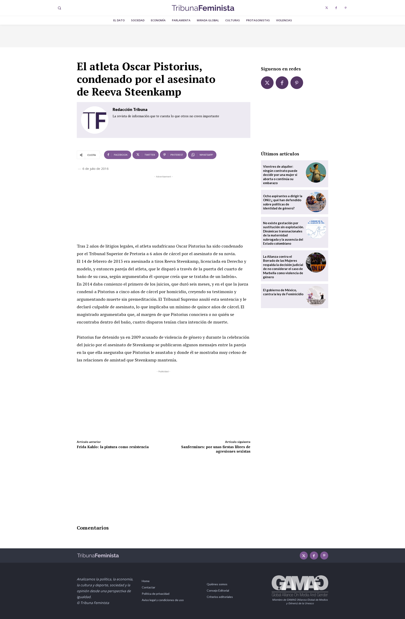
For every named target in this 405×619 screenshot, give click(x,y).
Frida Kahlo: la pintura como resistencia (113, 446)
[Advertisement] (163, 208)
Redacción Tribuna (130, 109)
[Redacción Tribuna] (94, 120)
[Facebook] (336, 8)
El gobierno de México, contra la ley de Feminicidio (283, 292)
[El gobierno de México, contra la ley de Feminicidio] (316, 296)
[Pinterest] (345, 8)
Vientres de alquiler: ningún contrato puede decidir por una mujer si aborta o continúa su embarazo (280, 175)
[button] (59, 8)
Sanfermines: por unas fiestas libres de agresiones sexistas (215, 448)
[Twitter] (326, 8)
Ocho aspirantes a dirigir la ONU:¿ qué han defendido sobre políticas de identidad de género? (282, 202)
